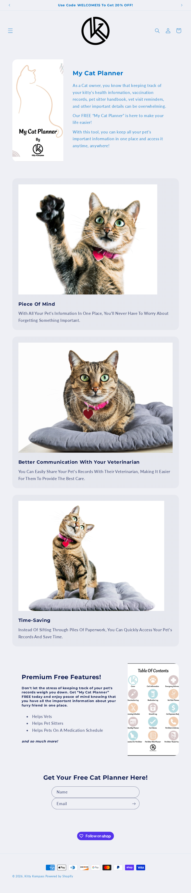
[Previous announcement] (9, 5)
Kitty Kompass (34, 876)
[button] (10, 30)
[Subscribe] (134, 803)
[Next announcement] (182, 5)
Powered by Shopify (59, 876)
